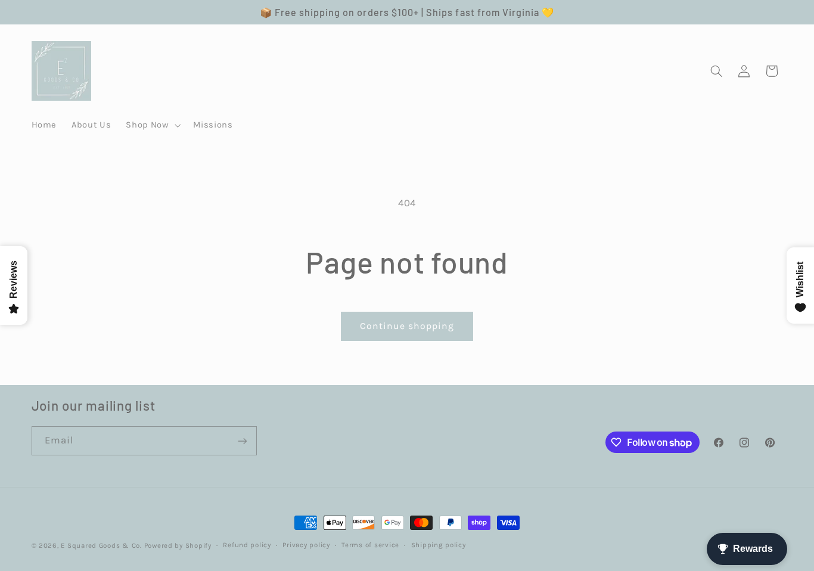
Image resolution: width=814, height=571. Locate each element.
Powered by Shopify (178, 545)
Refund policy (247, 545)
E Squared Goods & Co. (101, 545)
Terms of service (370, 545)
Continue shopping (407, 326)
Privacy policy (306, 545)
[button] (152, 125)
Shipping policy (438, 545)
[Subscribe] (242, 440)
